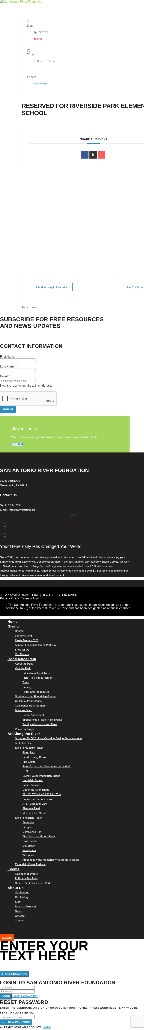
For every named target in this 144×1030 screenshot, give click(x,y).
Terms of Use (30, 598)
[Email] (101, 155)
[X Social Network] (93, 155)
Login (6, 996)
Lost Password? (25, 996)
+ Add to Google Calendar (51, 287)
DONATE (7, 937)
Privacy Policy (9, 598)
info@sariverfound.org (22, 509)
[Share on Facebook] (84, 155)
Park (35, 307)
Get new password (16, 1022)
